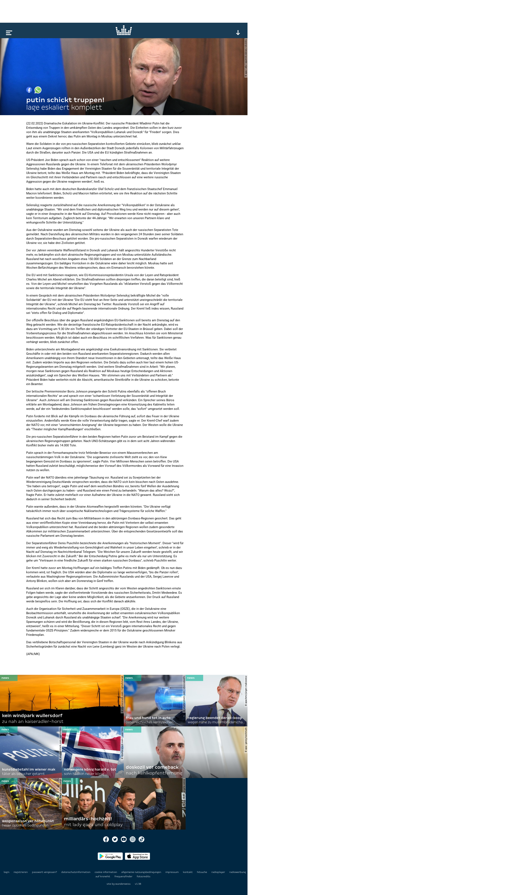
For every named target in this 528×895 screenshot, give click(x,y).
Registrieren (21, 872)
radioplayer (218, 872)
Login (6, 872)
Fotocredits (143, 876)
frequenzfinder (123, 876)
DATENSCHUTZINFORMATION (76, 872)
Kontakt (188, 872)
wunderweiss (123, 883)
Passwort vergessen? (44, 872)
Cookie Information (106, 872)
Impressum (172, 872)
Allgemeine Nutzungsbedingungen (141, 872)
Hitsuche (202, 872)
